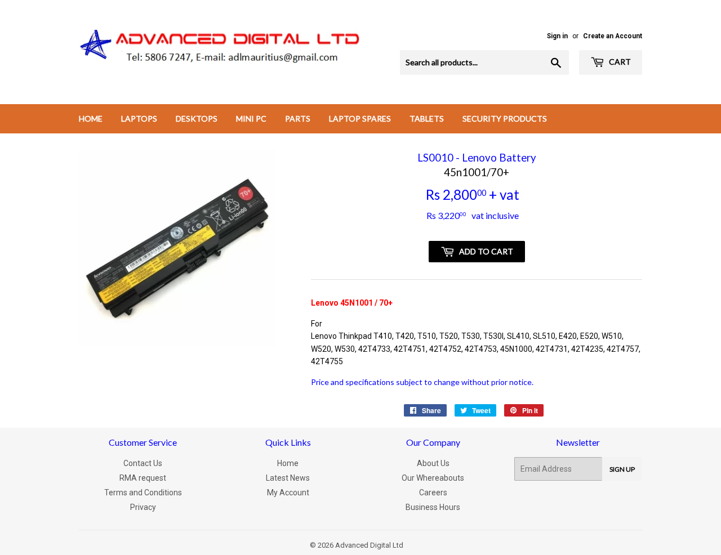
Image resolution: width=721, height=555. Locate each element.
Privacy (143, 507)
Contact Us (142, 463)
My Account (288, 492)
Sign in (557, 36)
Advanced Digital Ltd (369, 545)
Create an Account (612, 36)
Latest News (288, 477)
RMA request (142, 477)
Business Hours (433, 507)
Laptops (139, 118)
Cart (619, 61)
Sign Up (622, 469)
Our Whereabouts (433, 477)
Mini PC (251, 118)
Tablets (427, 118)
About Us (433, 463)
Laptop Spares (360, 118)
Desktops (196, 118)
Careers (433, 492)
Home (91, 118)
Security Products (504, 118)
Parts (297, 118)
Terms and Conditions (143, 492)
